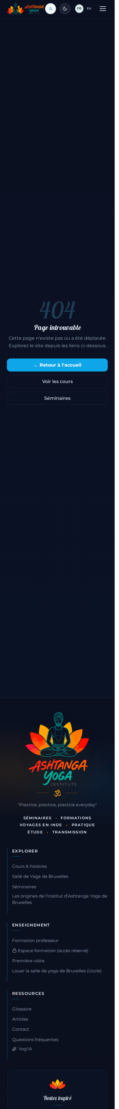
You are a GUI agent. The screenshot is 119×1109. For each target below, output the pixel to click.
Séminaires (57, 398)
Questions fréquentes (35, 1039)
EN (89, 8)
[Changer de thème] (65, 8)
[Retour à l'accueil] (25, 8)
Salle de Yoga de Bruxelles (40, 876)
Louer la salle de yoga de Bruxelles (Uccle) (57, 971)
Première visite (28, 960)
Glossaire (21, 1009)
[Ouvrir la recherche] (50, 8)
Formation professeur (35, 940)
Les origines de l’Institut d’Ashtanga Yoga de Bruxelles (59, 899)
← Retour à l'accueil (57, 365)
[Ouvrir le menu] (103, 8)
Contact (20, 1029)
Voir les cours (57, 381)
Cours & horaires (29, 866)
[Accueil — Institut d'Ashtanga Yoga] (57, 748)
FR (79, 8)
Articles (20, 1019)
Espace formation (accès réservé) (52, 950)
